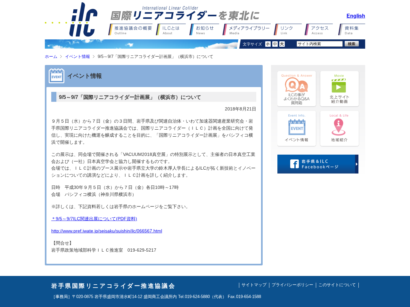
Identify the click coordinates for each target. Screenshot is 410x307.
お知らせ (205, 29)
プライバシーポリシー (292, 285)
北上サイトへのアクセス (320, 29)
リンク (289, 29)
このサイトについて (337, 285)
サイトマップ (254, 285)
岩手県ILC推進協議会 (185, 13)
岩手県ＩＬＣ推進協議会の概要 (132, 29)
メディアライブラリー (248, 29)
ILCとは (172, 29)
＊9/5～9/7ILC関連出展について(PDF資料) (94, 218)
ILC (71, 19)
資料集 (350, 29)
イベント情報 (77, 56)
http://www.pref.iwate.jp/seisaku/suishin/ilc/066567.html (106, 231)
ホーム (51, 56)
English (356, 16)
